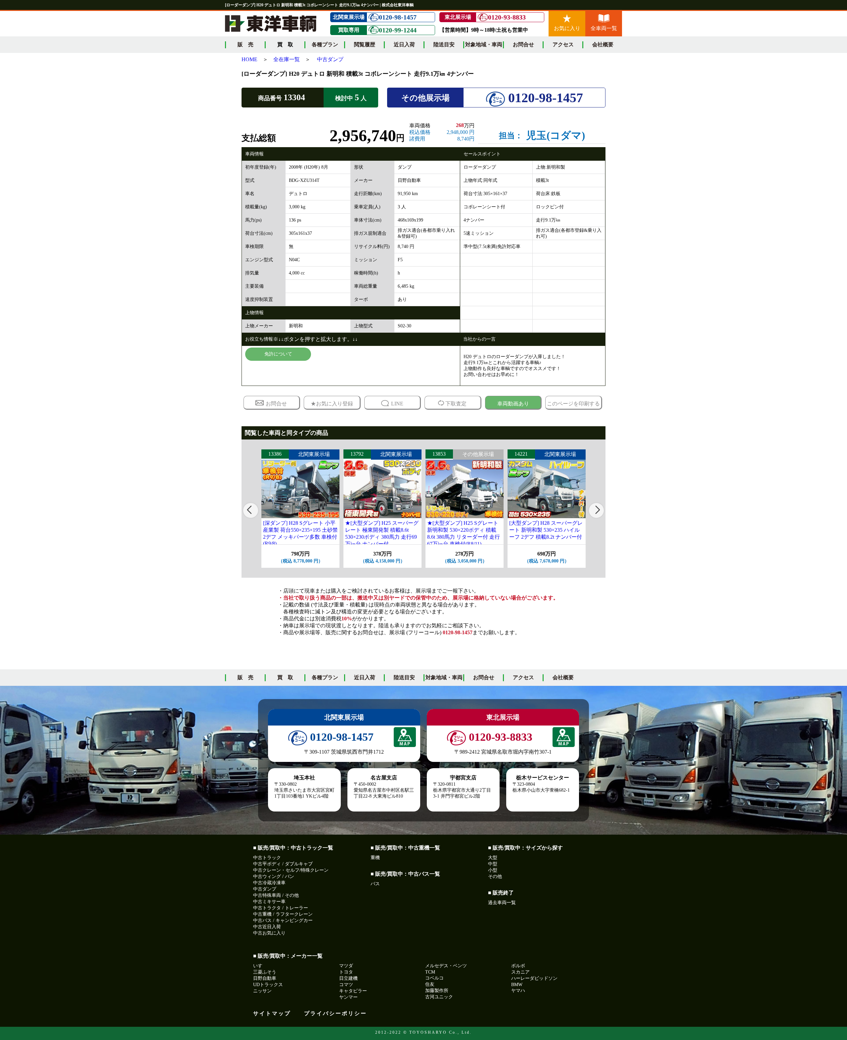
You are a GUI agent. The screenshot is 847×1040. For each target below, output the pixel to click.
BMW (516, 984)
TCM (430, 972)
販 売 (245, 44)
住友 (429, 984)
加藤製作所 (436, 990)
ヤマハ (518, 990)
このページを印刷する (573, 403)
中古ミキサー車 (269, 901)
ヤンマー (348, 997)
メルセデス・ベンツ (446, 965)
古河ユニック (439, 996)
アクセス (563, 44)
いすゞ (260, 965)
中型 (492, 863)
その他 (495, 876)
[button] (250, 510)
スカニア (520, 972)
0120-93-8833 (507, 17)
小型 (492, 870)
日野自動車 (264, 978)
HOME (249, 59)
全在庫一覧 (286, 59)
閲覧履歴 (364, 44)
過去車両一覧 (502, 902)
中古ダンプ (330, 59)
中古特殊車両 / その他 (276, 895)
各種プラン (325, 44)
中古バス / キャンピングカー (283, 920)
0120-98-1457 (398, 17)
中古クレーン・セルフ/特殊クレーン (291, 870)
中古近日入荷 (267, 926)
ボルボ (518, 965)
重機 (375, 857)
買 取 (285, 677)
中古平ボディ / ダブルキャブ (283, 863)
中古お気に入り (269, 933)
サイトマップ (272, 1013)
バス (375, 883)
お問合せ (523, 44)
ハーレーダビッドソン (534, 978)
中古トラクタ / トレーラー (280, 907)
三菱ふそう (264, 972)
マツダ (346, 965)
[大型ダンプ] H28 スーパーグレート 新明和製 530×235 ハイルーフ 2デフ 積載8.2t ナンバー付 (546, 530)
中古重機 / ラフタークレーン (283, 914)
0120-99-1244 (398, 30)
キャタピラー (353, 990)
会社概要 (602, 44)
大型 (492, 857)
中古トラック (267, 857)
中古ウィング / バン (273, 876)
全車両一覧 (604, 28)
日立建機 (348, 978)
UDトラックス (268, 984)
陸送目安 (444, 44)
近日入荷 (404, 44)
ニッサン (262, 990)
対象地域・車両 (483, 44)
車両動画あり (513, 403)
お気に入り (567, 28)
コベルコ (434, 978)
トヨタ (346, 972)
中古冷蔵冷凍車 (269, 882)
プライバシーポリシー (335, 1013)
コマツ (346, 984)
